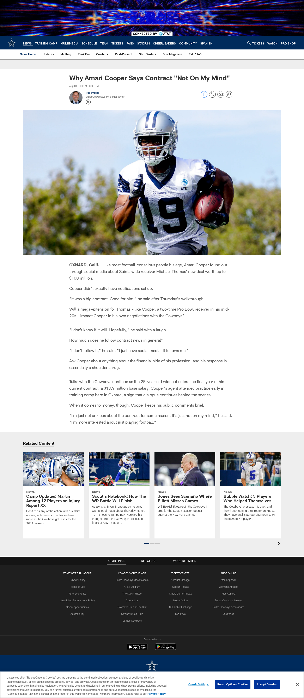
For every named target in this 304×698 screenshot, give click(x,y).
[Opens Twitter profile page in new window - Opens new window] (88, 102)
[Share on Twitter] (212, 96)
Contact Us (132, 600)
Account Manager (180, 579)
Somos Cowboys (132, 620)
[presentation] (279, 544)
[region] (152, 685)
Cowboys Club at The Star (132, 606)
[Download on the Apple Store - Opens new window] (137, 647)
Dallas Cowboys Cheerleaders (132, 579)
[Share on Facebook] (204, 96)
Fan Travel (180, 613)
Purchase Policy (77, 593)
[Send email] (220, 96)
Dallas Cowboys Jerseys (228, 600)
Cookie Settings (198, 684)
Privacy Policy (77, 579)
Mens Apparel (228, 579)
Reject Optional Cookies (232, 684)
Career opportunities (77, 606)
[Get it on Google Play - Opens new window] (166, 649)
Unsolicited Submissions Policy (77, 600)
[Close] (297, 684)
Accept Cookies (267, 684)
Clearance (228, 613)
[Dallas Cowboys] (152, 666)
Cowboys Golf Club (132, 613)
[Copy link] (229, 94)
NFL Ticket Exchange (180, 606)
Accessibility (77, 613)
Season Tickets (180, 586)
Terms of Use (77, 586)
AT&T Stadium (132, 586)
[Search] (249, 43)
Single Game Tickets (180, 593)
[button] (146, 543)
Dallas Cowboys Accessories (228, 606)
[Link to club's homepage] (12, 43)
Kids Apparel (228, 593)
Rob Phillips (92, 92)
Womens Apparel (228, 586)
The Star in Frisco (132, 593)
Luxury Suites (180, 600)
